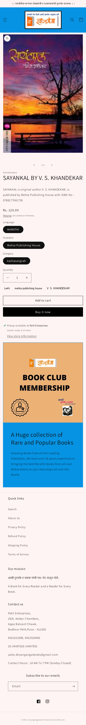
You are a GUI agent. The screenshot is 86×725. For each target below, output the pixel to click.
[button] (5, 19)
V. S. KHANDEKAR (58, 288)
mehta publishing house (28, 288)
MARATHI (13, 229)
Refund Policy (17, 536)
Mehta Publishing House (23, 245)
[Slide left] (34, 165)
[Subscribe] (73, 686)
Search (12, 509)
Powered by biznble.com (54, 720)
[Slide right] (51, 165)
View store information (22, 336)
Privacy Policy (16, 527)
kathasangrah (16, 261)
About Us (14, 518)
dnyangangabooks (35, 720)
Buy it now (43, 312)
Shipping (7, 215)
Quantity (8, 269)
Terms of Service (18, 554)
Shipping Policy (18, 545)
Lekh (7, 288)
